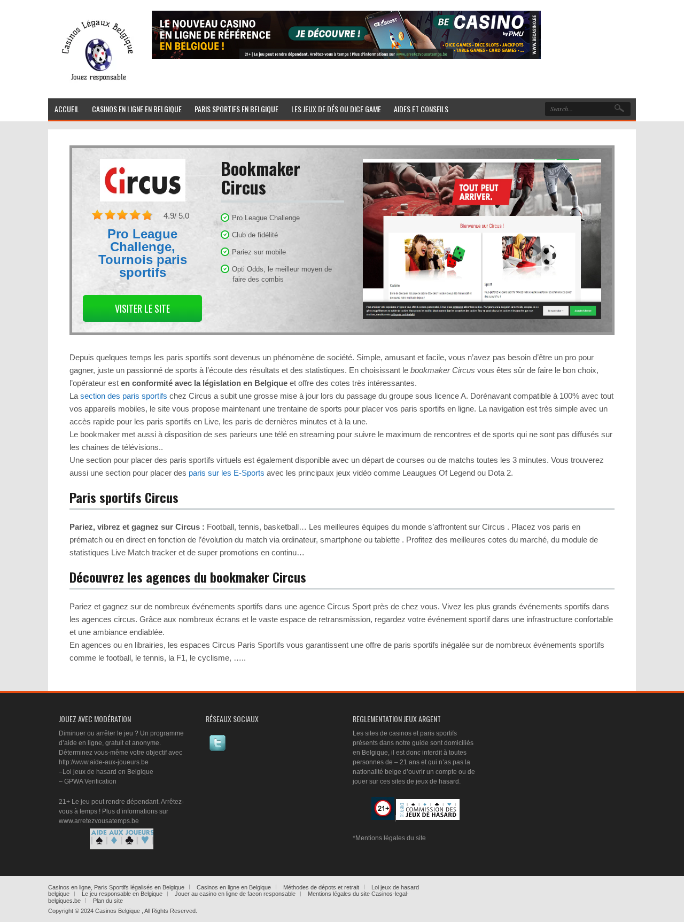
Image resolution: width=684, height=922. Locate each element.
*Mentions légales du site (389, 838)
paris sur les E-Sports (227, 472)
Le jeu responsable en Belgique (122, 893)
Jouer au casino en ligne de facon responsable (235, 893)
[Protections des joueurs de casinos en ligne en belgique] (121, 838)
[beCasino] (346, 57)
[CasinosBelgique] (94, 84)
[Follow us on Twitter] (217, 749)
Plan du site (108, 900)
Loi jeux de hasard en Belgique (108, 772)
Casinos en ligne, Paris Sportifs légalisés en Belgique (116, 887)
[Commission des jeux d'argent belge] (428, 818)
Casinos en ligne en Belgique (234, 887)
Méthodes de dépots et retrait (321, 887)
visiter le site (142, 308)
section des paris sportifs (123, 395)
